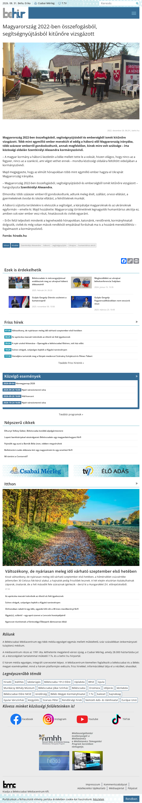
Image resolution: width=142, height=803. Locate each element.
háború (46, 245)
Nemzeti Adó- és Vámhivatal (101, 700)
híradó (7, 682)
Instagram (60, 719)
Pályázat (132, 788)
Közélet (15, 245)
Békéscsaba (78, 688)
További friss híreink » (71, 362)
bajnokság (115, 694)
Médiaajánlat (116, 788)
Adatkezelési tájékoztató (91, 788)
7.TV (63, 3)
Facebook (27, 719)
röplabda (79, 682)
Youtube (93, 719)
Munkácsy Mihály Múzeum (19, 688)
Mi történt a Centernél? (16, 456)
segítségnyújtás (59, 245)
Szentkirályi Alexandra (31, 245)
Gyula (101, 682)
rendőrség (41, 694)
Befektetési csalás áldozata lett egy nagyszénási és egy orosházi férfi (38, 450)
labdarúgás (34, 682)
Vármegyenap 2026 (25, 383)
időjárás (108, 688)
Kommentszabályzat (115, 784)
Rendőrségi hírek (72, 700)
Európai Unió (129, 700)
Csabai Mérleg (46, 3)
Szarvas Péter (50, 700)
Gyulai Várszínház (14, 700)
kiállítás (19, 682)
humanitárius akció (86, 245)
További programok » (71, 414)
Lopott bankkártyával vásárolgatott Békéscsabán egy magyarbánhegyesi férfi (42, 437)
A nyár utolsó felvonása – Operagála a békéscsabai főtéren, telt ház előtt (48, 343)
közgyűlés (33, 700)
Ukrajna (72, 245)
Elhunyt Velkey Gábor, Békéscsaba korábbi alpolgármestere (33, 430)
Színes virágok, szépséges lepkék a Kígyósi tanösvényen (39, 349)
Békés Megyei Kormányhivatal (68, 694)
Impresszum (93, 784)
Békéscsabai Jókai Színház (53, 688)
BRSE (91, 682)
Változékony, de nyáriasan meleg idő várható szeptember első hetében (47, 330)
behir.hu (135, 130)
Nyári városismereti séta (34, 389)
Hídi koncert (28, 396)
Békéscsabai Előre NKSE (17, 694)
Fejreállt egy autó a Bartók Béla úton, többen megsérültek (33, 443)
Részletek (98, 799)
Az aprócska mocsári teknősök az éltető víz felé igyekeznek (41, 336)
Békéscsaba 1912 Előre (57, 682)
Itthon (6, 245)
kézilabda (122, 688)
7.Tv (91, 694)
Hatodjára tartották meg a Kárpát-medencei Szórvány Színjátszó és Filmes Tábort (52, 356)
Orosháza (94, 688)
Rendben (131, 799)
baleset (101, 694)
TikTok (126, 719)
